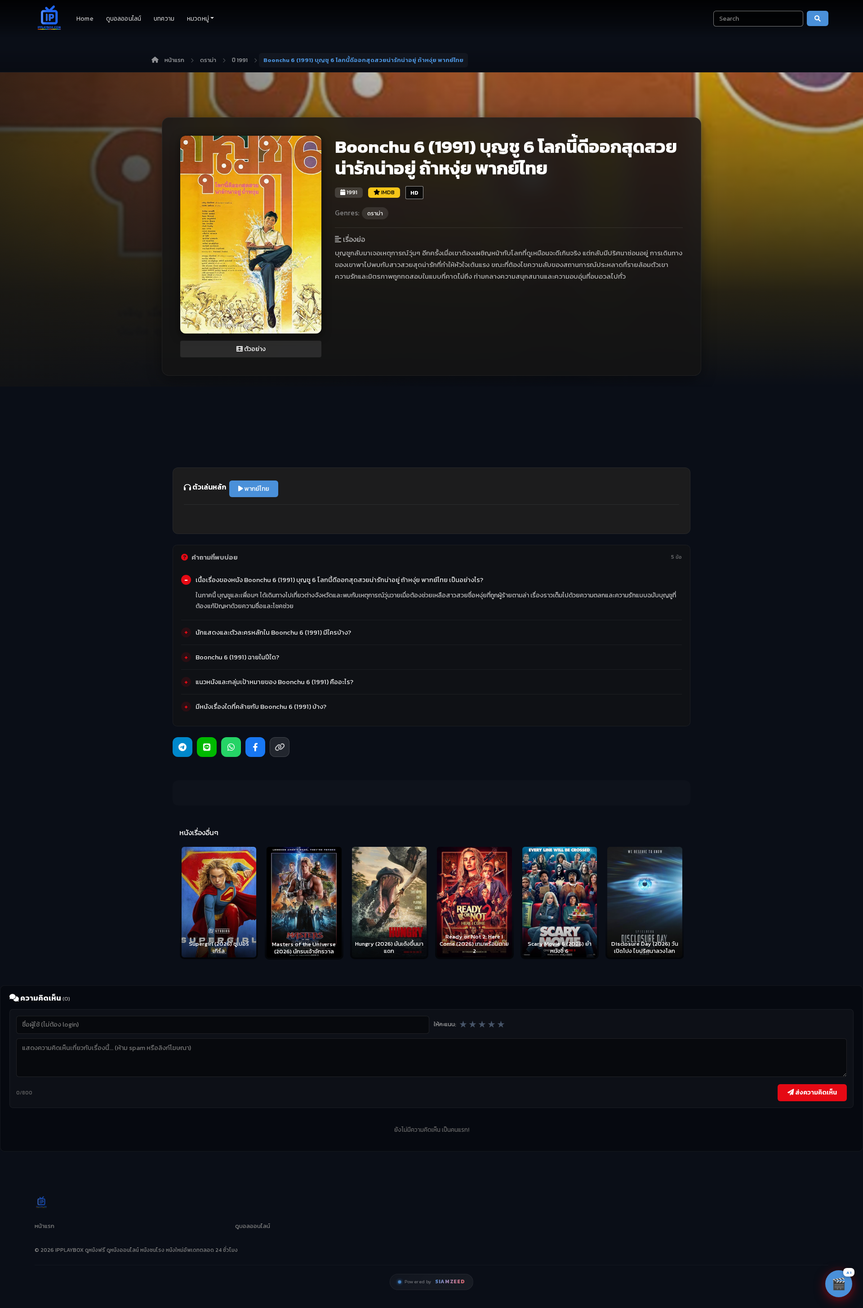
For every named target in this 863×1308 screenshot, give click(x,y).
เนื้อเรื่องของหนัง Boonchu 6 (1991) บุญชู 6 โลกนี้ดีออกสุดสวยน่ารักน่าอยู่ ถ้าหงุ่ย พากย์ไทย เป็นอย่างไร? (339, 580)
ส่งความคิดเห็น (815, 1092)
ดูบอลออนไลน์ (123, 18)
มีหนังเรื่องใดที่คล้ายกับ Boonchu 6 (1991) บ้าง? (261, 707)
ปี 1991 (240, 60)
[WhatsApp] (231, 747)
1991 (351, 192)
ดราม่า (208, 60)
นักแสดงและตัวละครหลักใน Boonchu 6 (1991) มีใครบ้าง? (273, 632)
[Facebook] (255, 747)
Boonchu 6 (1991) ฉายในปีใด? (237, 657)
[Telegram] (182, 747)
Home (84, 18)
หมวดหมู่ (198, 18)
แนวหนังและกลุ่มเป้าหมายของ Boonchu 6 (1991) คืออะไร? (274, 682)
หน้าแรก (174, 60)
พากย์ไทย (256, 489)
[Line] (207, 747)
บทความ (164, 18)
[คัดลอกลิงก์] (279, 747)
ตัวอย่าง (254, 349)
